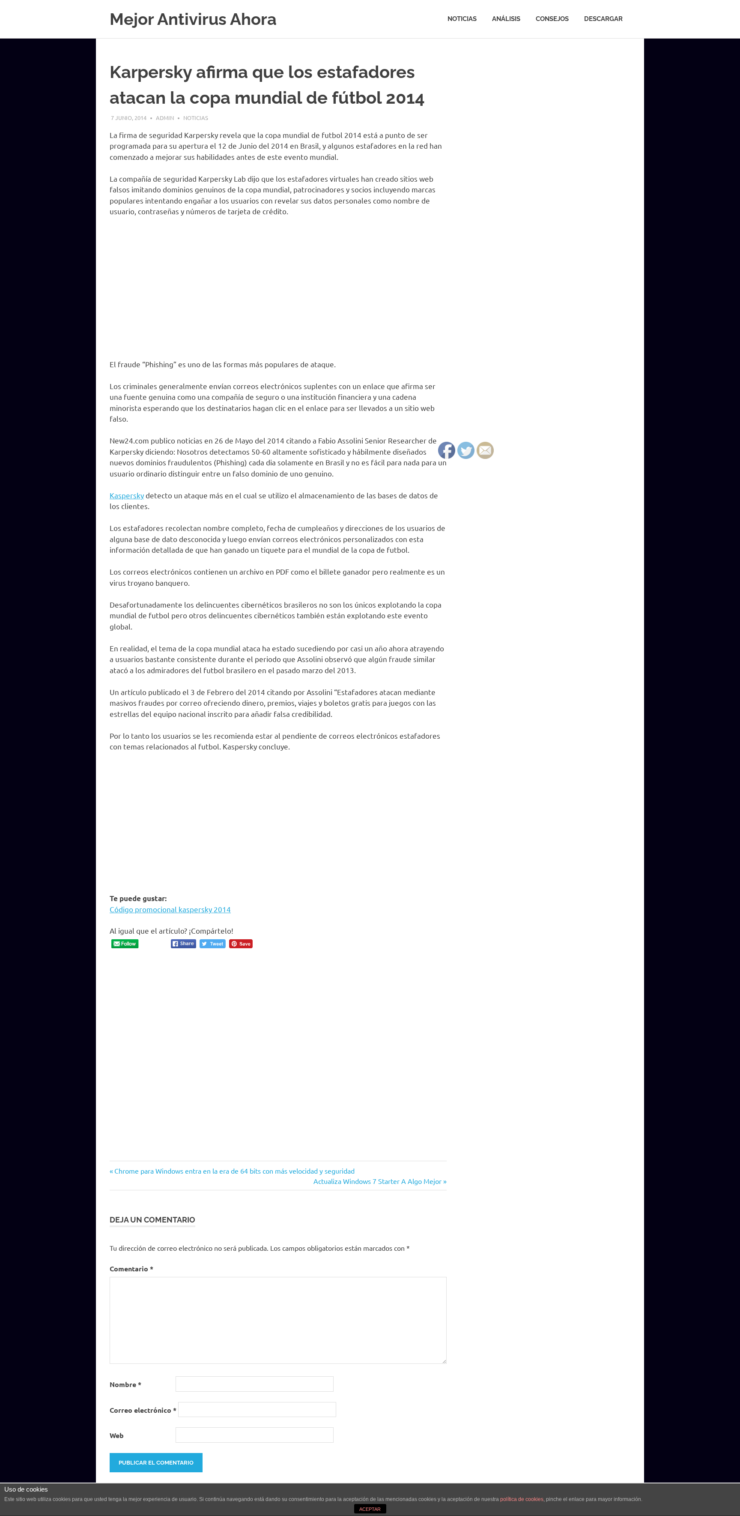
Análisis (506, 19)
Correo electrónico (143, 1409)
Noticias (462, 19)
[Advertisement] (278, 288)
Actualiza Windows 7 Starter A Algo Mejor (377, 1181)
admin (165, 117)
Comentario (131, 1268)
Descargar (603, 19)
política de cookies (521, 1499)
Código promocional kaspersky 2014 (170, 909)
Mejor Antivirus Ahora (193, 19)
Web (117, 1435)
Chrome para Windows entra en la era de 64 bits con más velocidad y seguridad (234, 1170)
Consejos (552, 19)
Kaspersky (127, 495)
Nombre (125, 1384)
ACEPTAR (370, 1509)
